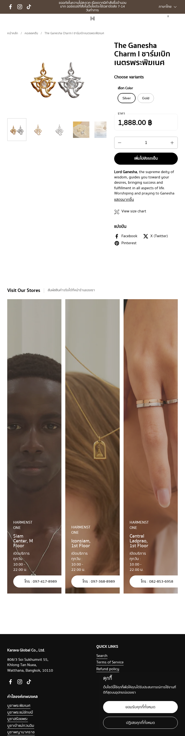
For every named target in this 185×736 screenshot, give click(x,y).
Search (101, 656)
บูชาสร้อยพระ (17, 719)
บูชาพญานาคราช (21, 732)
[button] (176, 19)
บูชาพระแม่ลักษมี (20, 712)
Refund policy (107, 669)
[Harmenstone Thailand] (92, 18)
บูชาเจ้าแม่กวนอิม (20, 726)
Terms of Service (110, 662)
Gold (145, 98)
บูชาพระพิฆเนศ (18, 706)
